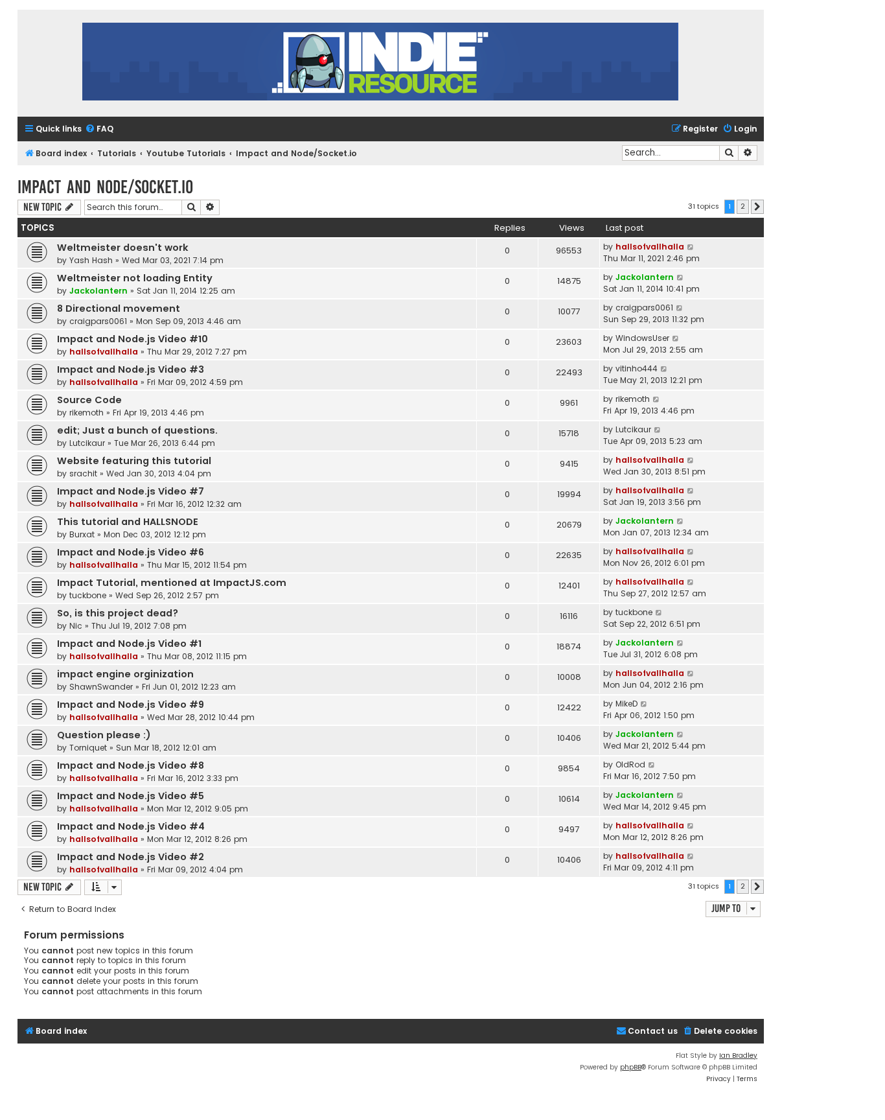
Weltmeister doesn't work (123, 247)
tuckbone (87, 595)
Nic (75, 625)
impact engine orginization (125, 674)
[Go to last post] (691, 247)
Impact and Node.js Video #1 (129, 643)
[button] (757, 207)
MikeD (626, 703)
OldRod (630, 764)
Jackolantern (98, 290)
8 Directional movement (118, 308)
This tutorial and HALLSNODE (127, 521)
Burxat (82, 534)
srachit (83, 473)
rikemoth (86, 412)
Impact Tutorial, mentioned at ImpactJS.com (171, 582)
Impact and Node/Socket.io (105, 187)
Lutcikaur (87, 443)
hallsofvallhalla (649, 246)
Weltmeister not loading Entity (135, 278)
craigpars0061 (98, 321)
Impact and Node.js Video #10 (132, 338)
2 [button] (743, 206)
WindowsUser (642, 338)
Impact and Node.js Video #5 (130, 795)
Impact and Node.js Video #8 (130, 765)
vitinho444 (636, 368)
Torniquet (88, 747)
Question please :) (104, 735)
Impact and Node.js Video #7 (130, 491)
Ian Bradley (738, 1055)
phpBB (630, 1067)
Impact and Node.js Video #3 (130, 369)
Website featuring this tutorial (134, 460)
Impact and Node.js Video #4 (131, 826)
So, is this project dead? (117, 613)
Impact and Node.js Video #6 (130, 552)
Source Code (89, 399)
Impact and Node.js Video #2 (130, 856)
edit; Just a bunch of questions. (137, 430)
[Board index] (380, 63)
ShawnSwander (101, 686)
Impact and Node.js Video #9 (130, 704)
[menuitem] (99, 129)
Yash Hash (91, 260)
